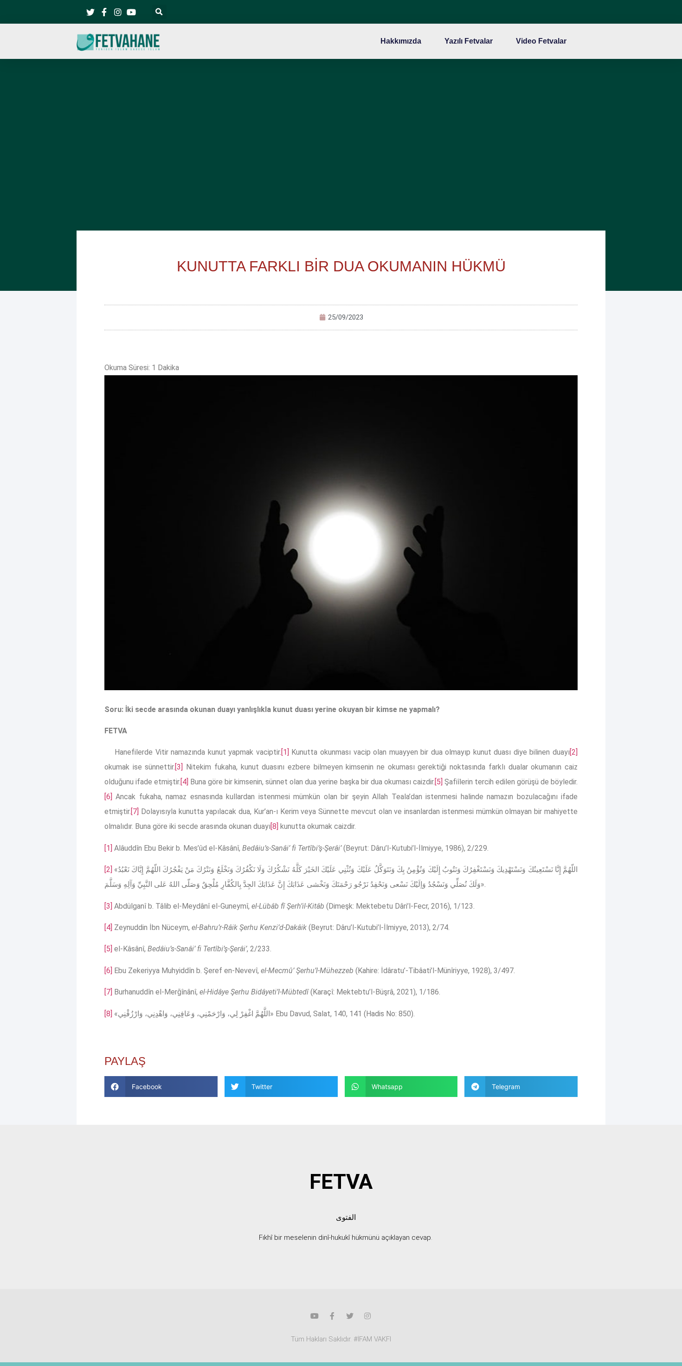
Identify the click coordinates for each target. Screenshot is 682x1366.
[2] (574, 752)
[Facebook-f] (332, 1316)
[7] (135, 811)
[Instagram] (367, 1316)
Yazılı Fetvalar (468, 41)
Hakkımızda (400, 41)
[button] (159, 12)
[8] (274, 826)
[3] (179, 767)
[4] (184, 781)
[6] (108, 796)
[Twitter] (350, 1316)
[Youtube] (314, 1316)
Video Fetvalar (541, 41)
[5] (439, 781)
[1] (285, 752)
